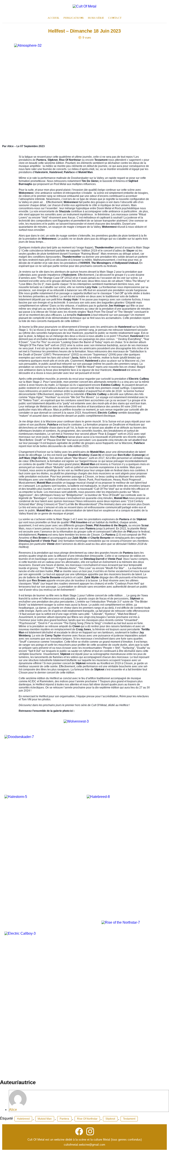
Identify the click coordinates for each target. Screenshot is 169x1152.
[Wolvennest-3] (115, 753)
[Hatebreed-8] (126, 853)
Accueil (53, 17)
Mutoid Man (45, 1118)
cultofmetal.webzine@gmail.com (84, 1144)
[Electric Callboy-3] (50, 1001)
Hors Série (96, 17)
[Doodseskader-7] (32, 754)
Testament (129, 1118)
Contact (114, 17)
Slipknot (110, 1118)
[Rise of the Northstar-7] (133, 968)
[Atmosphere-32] (84, 91)
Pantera (64, 1118)
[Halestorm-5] (43, 853)
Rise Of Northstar (87, 1118)
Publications (73, 17)
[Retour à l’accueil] (84, 8)
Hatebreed (23, 1118)
